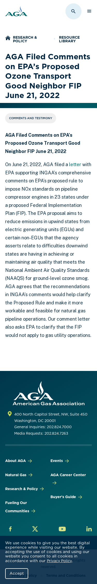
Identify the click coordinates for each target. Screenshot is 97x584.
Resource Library (69, 39)
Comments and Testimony (30, 118)
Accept (17, 573)
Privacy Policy (59, 561)
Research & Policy (25, 39)
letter (75, 164)
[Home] (7, 38)
